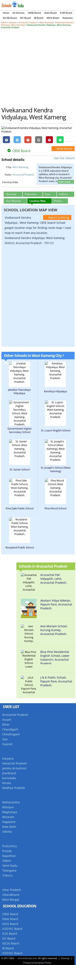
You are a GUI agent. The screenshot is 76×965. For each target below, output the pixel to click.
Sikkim (6, 861)
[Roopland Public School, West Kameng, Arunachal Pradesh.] (19, 527)
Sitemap (65, 958)
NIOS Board (53, 18)
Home (6, 13)
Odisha (7, 831)
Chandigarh (10, 729)
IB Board (38, 18)
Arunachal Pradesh (28, 22)
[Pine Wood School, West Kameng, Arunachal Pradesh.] (55, 488)
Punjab (7, 851)
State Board (50, 13)
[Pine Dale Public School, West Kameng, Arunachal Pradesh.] (19, 488)
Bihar (6, 724)
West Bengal (10, 899)
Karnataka (9, 778)
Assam (6, 720)
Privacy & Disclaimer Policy (37, 962)
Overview (11, 194)
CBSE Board (34, 13)
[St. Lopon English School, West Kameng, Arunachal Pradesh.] (55, 409)
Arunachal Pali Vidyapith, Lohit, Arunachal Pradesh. (53, 578)
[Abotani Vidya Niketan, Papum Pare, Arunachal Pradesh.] (30, 617)
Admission (30, 194)
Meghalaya (9, 812)
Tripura (7, 875)
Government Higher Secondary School (19, 430)
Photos (58, 201)
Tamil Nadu (10, 865)
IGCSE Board (10, 18)
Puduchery (9, 846)
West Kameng (45, 22)
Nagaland (8, 822)
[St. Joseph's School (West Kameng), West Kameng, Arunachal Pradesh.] (55, 451)
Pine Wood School (55, 508)
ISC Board (25, 18)
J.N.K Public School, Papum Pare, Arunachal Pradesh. (56, 681)
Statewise (67, 18)
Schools (12, 22)
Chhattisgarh (11, 734)
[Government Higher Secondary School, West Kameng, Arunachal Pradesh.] (19, 413)
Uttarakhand (10, 895)
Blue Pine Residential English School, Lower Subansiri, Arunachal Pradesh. (55, 657)
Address (63, 194)
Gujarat (7, 744)
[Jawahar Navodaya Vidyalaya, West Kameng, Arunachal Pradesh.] (19, 373)
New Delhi (9, 827)
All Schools (18, 13)
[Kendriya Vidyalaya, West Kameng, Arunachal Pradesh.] (55, 371)
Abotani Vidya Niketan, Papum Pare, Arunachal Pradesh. (56, 604)
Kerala (6, 783)
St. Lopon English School (55, 430)
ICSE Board (66, 13)
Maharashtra (11, 802)
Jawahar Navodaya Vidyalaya (19, 391)
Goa (4, 739)
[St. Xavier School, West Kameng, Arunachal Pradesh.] (19, 449)
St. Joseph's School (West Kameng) (56, 469)
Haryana (8, 758)
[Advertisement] (38, 67)
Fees (47, 194)
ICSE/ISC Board (12, 929)
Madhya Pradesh (13, 788)
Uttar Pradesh (11, 890)
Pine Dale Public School (19, 508)
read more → (66, 181)
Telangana (9, 870)
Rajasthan (9, 856)
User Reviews (13, 201)
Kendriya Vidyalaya (55, 391)
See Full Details (64, 158)
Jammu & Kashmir (14, 768)
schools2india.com (27, 958)
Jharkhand (9, 773)
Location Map (37, 201)
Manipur (8, 807)
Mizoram (8, 817)
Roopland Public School (19, 547)
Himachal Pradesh (14, 763)
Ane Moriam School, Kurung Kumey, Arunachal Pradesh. (53, 630)
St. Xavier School (20, 469)
